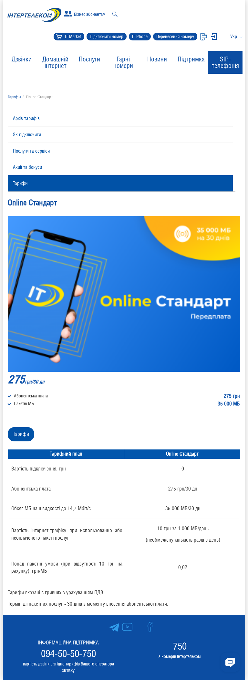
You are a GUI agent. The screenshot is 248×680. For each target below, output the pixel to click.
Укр (233, 36)
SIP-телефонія (225, 62)
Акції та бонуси (27, 167)
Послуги (89, 59)
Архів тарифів (26, 118)
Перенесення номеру (175, 36)
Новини (157, 59)
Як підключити (27, 134)
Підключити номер (106, 36)
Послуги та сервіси (31, 151)
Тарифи (20, 183)
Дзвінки (22, 59)
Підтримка (191, 59)
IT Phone (140, 36)
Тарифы (14, 96)
